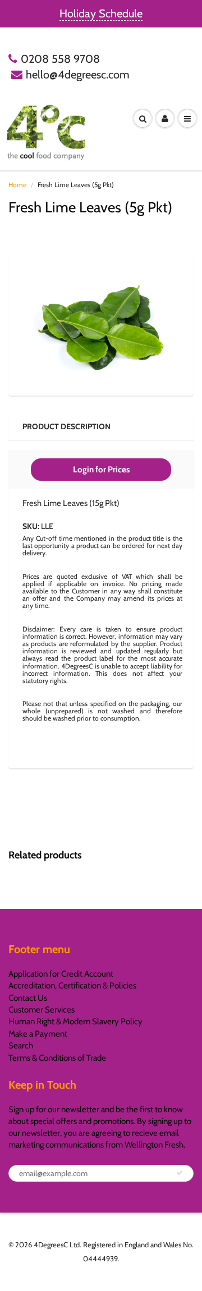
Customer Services (41, 1010)
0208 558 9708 (60, 59)
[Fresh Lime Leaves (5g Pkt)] (101, 321)
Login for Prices (101, 470)
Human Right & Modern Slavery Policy (75, 1021)
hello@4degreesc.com (78, 74)
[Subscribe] (179, 1173)
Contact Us (27, 998)
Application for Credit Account (60, 974)
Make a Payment (37, 1034)
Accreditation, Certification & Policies (72, 986)
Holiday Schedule (101, 13)
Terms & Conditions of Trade (57, 1058)
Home (17, 184)
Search (20, 1046)
